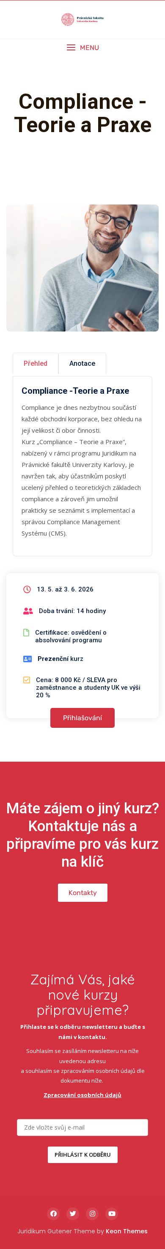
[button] (82, 48)
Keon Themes (127, 1231)
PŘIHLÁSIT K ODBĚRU (83, 1154)
